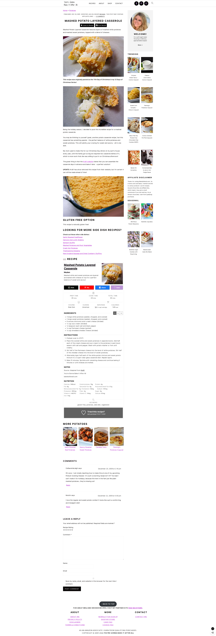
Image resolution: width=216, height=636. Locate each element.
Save (118, 287)
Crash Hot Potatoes (70, 248)
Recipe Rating (68, 527)
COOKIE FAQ (108, 625)
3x (121, 313)
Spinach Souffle (69, 243)
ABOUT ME (75, 617)
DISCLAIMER (75, 622)
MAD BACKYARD (135, 608)
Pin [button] (88, 287)
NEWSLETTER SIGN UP (108, 617)
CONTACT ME (141, 617)
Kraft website (88, 161)
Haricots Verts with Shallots (73, 240)
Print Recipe (102, 25)
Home (65, 10)
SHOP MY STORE (108, 619)
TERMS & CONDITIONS (75, 625)
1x (115, 313)
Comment (67, 535)
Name (65, 563)
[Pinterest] (141, 3)
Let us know (91, 414)
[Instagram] (146, 3)
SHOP (110, 3)
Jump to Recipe (88, 25)
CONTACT (119, 3)
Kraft (83, 370)
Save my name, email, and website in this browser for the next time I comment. (91, 582)
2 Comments (100, 16)
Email (65, 571)
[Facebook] (136, 3)
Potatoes (72, 10)
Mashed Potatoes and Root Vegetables (77, 245)
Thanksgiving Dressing (71, 251)
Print (72, 287)
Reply (68, 485)
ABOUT (101, 3)
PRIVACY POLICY (75, 619)
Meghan (67, 272)
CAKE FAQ (108, 622)
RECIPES (92, 3)
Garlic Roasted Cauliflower (73, 237)
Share (103, 287)
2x (118, 313)
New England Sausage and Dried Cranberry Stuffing (82, 253)
